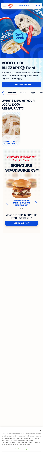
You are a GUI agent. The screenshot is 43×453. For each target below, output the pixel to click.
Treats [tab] (24, 93)
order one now (21, 223)
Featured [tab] (12, 93)
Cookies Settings (21, 449)
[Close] (40, 430)
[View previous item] (7, 203)
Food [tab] (33, 93)
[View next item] (36, 203)
